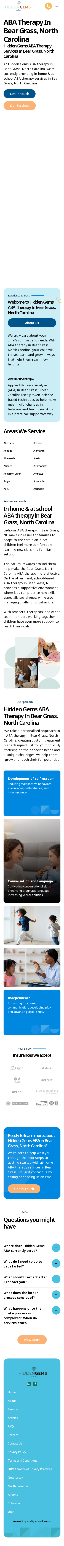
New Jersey (15, 1478)
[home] (17, 6)
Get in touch (19, 94)
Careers (13, 1435)
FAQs (11, 1426)
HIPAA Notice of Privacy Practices (30, 1469)
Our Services (19, 105)
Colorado (14, 1503)
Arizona (13, 1495)
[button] (56, 6)
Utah (11, 1512)
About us (32, 323)
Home (12, 1392)
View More (32, 1340)
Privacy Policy (17, 1452)
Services (13, 1409)
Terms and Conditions (22, 1460)
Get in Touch (24, 1189)
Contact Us (15, 1443)
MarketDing (44, 1521)
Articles (13, 1418)
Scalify (30, 1521)
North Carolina (18, 1486)
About (12, 1401)
